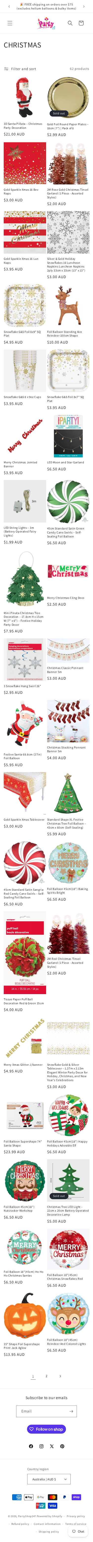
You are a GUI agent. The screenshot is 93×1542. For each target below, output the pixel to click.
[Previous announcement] (9, 6)
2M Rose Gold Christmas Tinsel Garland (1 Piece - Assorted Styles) (68, 193)
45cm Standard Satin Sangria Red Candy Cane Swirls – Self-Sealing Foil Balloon (24, 893)
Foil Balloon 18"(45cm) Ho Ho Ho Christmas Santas (23, 1274)
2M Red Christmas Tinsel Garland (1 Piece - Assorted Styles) (65, 962)
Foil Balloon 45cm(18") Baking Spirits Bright (67, 891)
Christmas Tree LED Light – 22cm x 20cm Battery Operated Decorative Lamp (68, 1210)
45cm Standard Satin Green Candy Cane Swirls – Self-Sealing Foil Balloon (66, 532)
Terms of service (75, 1524)
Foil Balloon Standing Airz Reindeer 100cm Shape (64, 334)
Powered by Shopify (49, 1516)
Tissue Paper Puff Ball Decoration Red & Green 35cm (24, 1001)
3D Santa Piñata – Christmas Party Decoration (23, 126)
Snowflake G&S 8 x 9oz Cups (22, 397)
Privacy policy (76, 1516)
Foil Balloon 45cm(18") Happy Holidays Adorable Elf (67, 1143)
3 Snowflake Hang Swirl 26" (22, 686)
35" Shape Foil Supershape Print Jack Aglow (22, 1346)
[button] (9, 23)
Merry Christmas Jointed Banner (20, 464)
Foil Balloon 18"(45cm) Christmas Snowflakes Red (65, 1277)
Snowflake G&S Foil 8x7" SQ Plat (65, 399)
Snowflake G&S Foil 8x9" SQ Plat (22, 334)
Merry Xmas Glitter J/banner (23, 1064)
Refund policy (20, 1524)
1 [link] (33, 1376)
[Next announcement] (83, 6)
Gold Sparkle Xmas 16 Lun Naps (21, 260)
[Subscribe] (71, 1411)
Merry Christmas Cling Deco (66, 598)
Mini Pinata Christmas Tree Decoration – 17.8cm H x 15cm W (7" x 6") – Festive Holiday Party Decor (24, 618)
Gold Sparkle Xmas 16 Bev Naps (21, 191)
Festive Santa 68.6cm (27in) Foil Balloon (23, 756)
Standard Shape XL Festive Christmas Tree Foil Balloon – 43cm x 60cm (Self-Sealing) (66, 823)
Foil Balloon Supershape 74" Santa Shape (23, 1143)
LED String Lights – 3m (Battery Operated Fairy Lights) (20, 531)
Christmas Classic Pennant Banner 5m (65, 670)
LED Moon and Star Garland (65, 462)
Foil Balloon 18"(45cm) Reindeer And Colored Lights (66, 1342)
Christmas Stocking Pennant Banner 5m (66, 749)
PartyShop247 (27, 1516)
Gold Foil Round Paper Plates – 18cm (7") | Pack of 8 (68, 126)
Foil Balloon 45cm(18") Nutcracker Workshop (19, 1209)
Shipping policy (49, 1531)
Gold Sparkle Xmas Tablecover (24, 819)
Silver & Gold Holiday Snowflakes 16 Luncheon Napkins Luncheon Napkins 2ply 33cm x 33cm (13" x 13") (66, 264)
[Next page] (60, 1376)
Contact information (47, 1524)
